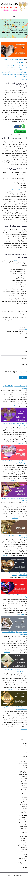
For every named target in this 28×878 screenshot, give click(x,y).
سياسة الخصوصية (22, 746)
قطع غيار (24, 867)
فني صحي (24, 767)
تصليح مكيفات (23, 851)
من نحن (25, 748)
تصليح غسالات (23, 836)
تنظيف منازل (23, 797)
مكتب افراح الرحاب (19, 76)
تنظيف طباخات (23, 815)
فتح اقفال (24, 765)
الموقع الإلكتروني (23, 364)
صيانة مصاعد (23, 787)
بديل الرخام (24, 828)
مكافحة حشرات (23, 763)
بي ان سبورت (23, 758)
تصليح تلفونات (23, 840)
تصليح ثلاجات (23, 838)
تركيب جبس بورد (22, 822)
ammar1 (21, 59)
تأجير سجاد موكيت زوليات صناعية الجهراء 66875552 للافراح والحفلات (16, 574)
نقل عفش (24, 776)
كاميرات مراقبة (23, 774)
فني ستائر (24, 824)
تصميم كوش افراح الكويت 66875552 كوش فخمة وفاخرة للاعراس (15, 708)
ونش (25, 854)
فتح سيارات (24, 778)
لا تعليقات (24, 79)
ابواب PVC (24, 789)
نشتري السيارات (23, 810)
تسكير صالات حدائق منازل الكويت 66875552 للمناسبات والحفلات (15, 670)
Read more (15, 406)
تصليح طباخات (23, 817)
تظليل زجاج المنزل (22, 858)
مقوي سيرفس (23, 769)
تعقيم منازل (24, 808)
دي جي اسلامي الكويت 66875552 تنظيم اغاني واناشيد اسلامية (15, 596)
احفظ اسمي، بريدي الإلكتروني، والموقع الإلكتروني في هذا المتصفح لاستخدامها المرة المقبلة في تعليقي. (13, 371)
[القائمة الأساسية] (14, 16)
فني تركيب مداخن (22, 845)
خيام (26, 865)
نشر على (11, 59)
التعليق (25, 337)
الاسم (25, 351)
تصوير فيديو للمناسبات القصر (18, 189)
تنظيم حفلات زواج (19, 72)
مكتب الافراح (16, 261)
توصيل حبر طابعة (22, 862)
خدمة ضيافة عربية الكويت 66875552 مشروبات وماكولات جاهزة (14, 633)
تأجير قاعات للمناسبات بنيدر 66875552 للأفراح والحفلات (15, 387)
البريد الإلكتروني (23, 358)
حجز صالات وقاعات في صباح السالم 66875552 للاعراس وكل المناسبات (14, 462)
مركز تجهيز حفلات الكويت (12, 74)
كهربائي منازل (23, 772)
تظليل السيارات (23, 819)
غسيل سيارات (23, 849)
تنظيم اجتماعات (14, 69)
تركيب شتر (24, 785)
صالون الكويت (23, 804)
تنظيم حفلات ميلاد (9, 72)
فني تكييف (24, 806)
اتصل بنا (25, 743)
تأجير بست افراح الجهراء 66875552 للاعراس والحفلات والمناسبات (15, 424)
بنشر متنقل (24, 761)
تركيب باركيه (23, 783)
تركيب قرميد (23, 860)
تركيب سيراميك (23, 781)
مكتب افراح (20, 62)
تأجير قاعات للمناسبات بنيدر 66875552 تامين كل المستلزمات (14, 499)
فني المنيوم (24, 847)
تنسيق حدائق (23, 826)
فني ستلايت (24, 756)
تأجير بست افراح (19, 65)
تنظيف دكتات (23, 813)
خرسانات (24, 799)
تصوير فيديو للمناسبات (17, 67)
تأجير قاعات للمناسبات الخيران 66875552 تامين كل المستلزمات (14, 536)
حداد (26, 842)
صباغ (25, 856)
